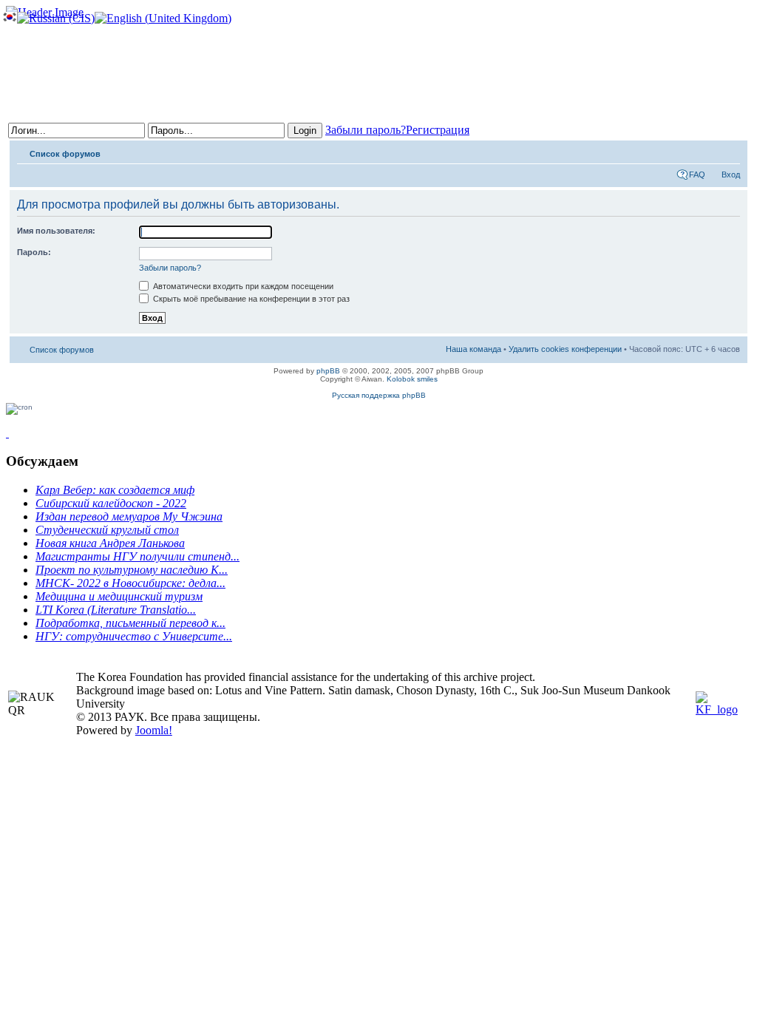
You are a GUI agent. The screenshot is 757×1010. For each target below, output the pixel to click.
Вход (731, 174)
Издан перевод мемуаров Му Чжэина (129, 516)
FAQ (697, 174)
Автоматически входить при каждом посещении (242, 286)
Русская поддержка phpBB (379, 395)
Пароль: (34, 252)
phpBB (328, 371)
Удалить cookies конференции (565, 349)
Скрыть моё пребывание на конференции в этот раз (250, 298)
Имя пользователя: (56, 230)
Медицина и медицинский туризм (119, 596)
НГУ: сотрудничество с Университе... (133, 636)
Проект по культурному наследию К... (131, 569)
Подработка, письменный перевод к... (130, 623)
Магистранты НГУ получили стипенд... (137, 556)
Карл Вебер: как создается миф (114, 490)
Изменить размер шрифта (729, 150)
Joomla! (153, 730)
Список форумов (65, 153)
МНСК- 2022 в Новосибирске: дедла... (130, 583)
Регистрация (437, 129)
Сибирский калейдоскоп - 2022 (110, 503)
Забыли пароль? (365, 129)
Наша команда (473, 349)
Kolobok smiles (412, 379)
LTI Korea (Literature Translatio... (115, 609)
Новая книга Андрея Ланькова (110, 543)
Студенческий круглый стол (107, 529)
